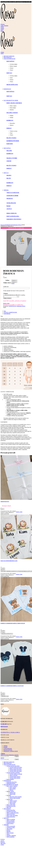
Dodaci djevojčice (11, 816)
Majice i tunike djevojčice (13, 812)
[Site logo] (8, 23)
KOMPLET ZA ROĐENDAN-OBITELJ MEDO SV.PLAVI (13, 623)
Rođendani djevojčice (12, 782)
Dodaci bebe (10, 799)
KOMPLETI (10, 153)
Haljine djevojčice (11, 810)
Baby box (9, 807)
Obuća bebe (12, 803)
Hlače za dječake (11, 820)
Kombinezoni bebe (11, 806)
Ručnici (8, 830)
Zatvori (2, 757)
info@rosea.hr (4, 726)
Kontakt (5, 747)
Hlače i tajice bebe (11, 804)
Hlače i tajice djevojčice (12, 815)
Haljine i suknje (10, 791)
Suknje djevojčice (11, 814)
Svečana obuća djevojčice (16, 771)
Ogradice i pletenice (11, 835)
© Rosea (3, 753)
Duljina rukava (7, 282)
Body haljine (13, 788)
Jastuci (8, 834)
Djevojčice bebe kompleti (16, 796)
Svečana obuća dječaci (15, 778)
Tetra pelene (9, 828)
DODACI (9, 168)
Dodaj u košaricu (7, 298)
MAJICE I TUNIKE (12, 158)
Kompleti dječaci (11, 822)
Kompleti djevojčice (11, 811)
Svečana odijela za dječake (16, 774)
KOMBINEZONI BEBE (13, 140)
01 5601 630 (4, 721)
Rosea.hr (3, 225)
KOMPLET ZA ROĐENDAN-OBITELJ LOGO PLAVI (12, 685)
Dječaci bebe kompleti (15, 798)
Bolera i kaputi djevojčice (16, 768)
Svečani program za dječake (13, 772)
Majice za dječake (11, 819)
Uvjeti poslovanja (8, 748)
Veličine (7, 280)
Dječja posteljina (10, 836)
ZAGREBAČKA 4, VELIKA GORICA (10, 732)
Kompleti (9, 795)
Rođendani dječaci (17, 225)
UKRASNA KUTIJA (5, 501)
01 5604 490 (4, 724)
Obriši (12, 283)
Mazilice (9, 831)
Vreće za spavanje (11, 826)
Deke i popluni (10, 832)
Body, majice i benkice (12, 786)
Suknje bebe (12, 794)
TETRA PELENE (11, 203)
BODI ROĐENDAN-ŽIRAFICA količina (15, 295)
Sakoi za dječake (13, 775)
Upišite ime (6, 286)
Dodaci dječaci (10, 823)
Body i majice (13, 787)
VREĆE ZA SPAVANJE (13, 192)
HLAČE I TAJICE (11, 165)
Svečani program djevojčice (13, 766)
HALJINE (9, 150)
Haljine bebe (12, 792)
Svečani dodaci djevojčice (16, 770)
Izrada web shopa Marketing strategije (9, 755)
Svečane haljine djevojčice (16, 767)
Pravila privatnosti (8, 749)
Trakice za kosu (13, 800)
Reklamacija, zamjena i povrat (11, 751)
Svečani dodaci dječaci (15, 776)
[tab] (5, 311)
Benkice (11, 790)
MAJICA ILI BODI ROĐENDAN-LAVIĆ (9, 560)
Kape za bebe (13, 802)
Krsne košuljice (10, 779)
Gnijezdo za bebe (11, 827)
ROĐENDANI (9, 225)
